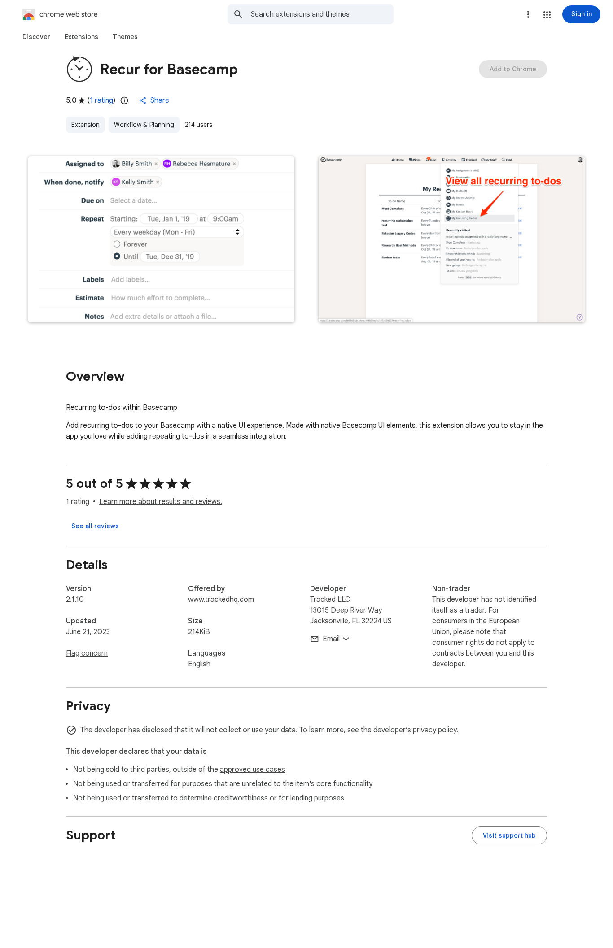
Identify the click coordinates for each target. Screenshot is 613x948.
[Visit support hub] (509, 835)
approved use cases (252, 769)
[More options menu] (528, 14)
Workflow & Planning (144, 125)
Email (331, 639)
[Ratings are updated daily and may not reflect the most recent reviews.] (124, 100)
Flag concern (87, 653)
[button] (547, 15)
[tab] (36, 37)
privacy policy (434, 730)
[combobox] (322, 14)
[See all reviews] (95, 526)
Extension (85, 125)
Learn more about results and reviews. (160, 501)
